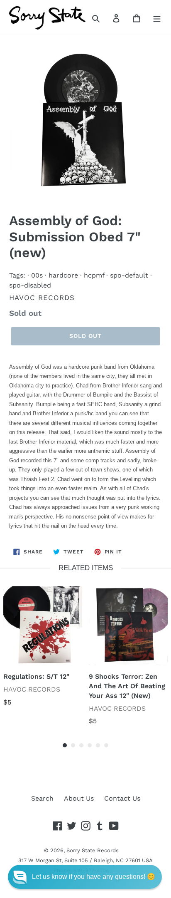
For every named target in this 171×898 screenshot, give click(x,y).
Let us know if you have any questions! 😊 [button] (93, 876)
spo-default (129, 275)
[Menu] (157, 18)
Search (42, 798)
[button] (85, 877)
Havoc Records (42, 297)
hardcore (63, 275)
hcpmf (94, 275)
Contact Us (122, 798)
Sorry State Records (92, 850)
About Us (79, 798)
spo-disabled (30, 285)
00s (37, 275)
